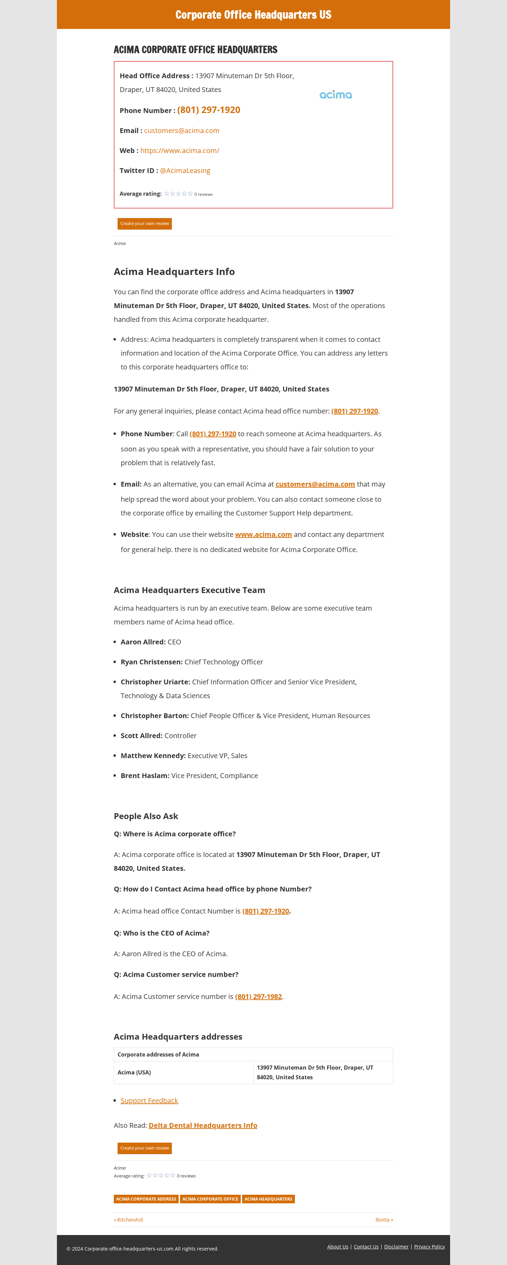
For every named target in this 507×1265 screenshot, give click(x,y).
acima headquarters (268, 1199)
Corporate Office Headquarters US (253, 14)
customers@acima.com (182, 130)
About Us (337, 1246)
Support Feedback (149, 1100)
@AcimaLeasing (185, 170)
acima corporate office (210, 1199)
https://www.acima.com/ (179, 150)
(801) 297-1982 (258, 996)
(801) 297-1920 (208, 109)
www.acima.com (263, 534)
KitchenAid (130, 1219)
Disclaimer (396, 1246)
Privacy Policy (429, 1246)
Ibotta (382, 1219)
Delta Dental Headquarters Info (203, 1125)
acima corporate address (146, 1199)
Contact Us (366, 1246)
